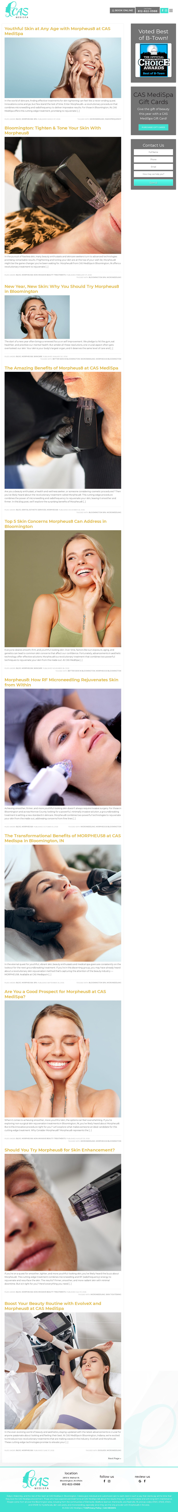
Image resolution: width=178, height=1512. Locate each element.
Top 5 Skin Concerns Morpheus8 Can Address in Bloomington (55, 524)
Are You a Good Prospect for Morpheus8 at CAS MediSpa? (55, 994)
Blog (18, 119)
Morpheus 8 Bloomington (108, 359)
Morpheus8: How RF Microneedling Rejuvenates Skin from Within (61, 682)
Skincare (38, 356)
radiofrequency (113, 119)
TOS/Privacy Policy (92, 1508)
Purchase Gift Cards (153, 127)
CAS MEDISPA (109, 1508)
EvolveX (102, 1450)
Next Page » (114, 1458)
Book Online (123, 10)
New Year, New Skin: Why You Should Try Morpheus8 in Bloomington (62, 289)
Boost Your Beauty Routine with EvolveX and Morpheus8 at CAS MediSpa (53, 1306)
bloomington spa (97, 277)
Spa (35, 119)
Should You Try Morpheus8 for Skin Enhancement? (60, 1149)
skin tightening (113, 1294)
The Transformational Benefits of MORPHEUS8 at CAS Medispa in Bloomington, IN (63, 838)
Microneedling (97, 119)
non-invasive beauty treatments (50, 275)
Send (153, 183)
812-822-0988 (71, 1484)
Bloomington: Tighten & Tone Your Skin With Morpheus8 (53, 130)
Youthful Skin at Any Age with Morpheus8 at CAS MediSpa (57, 31)
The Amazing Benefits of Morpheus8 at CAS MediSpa (61, 367)
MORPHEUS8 (27, 119)
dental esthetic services (34, 510)
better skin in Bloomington (66, 359)
